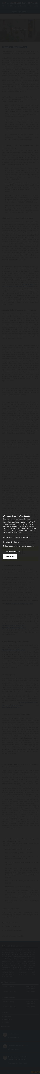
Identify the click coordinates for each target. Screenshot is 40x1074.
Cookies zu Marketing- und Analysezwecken (20, 546)
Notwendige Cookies (12, 542)
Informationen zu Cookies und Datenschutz (16, 537)
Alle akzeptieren (10, 556)
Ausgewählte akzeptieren (13, 551)
